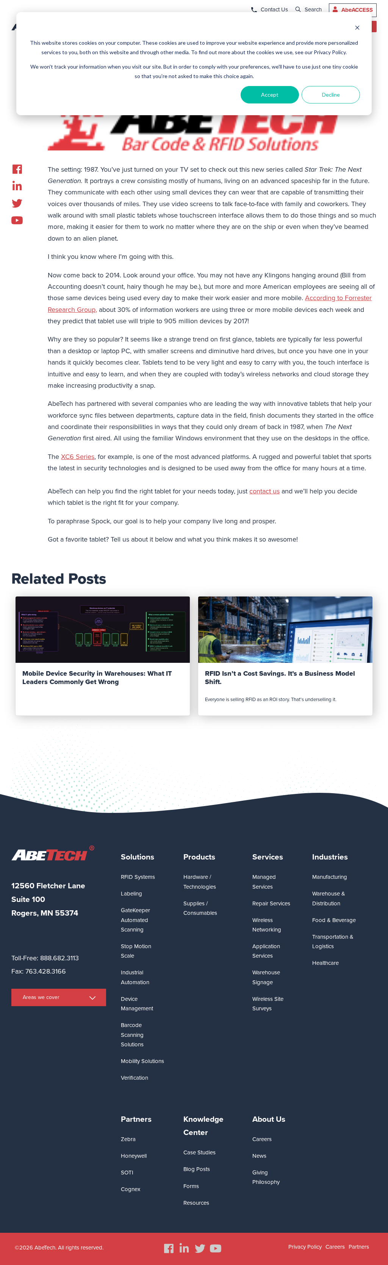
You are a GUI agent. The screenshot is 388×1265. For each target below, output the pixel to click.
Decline (331, 94)
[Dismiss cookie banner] (357, 28)
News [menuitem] (259, 1155)
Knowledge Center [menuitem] (203, 1126)
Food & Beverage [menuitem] (334, 920)
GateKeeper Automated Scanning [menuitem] (135, 920)
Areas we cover (41, 997)
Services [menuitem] (267, 857)
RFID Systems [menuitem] (138, 877)
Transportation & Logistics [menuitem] (333, 941)
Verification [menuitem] (134, 1077)
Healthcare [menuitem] (325, 963)
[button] (212, 555)
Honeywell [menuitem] (134, 1155)
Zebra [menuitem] (128, 1139)
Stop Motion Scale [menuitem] (136, 951)
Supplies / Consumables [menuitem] (200, 908)
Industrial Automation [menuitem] (135, 977)
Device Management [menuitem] (137, 1004)
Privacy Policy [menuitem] (305, 1246)
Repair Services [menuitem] (271, 903)
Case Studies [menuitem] (199, 1152)
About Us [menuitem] (268, 1119)
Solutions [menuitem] (137, 857)
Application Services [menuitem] (266, 951)
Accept (269, 94)
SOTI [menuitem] (127, 1172)
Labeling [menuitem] (131, 893)
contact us (264, 491)
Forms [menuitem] (191, 1186)
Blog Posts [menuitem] (196, 1169)
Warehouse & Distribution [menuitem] (328, 898)
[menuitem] (17, 169)
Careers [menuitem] (262, 1139)
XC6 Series (77, 456)
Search (313, 9)
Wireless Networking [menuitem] (266, 925)
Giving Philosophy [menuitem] (266, 1177)
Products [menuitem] (199, 857)
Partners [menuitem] (136, 1119)
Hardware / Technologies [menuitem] (199, 882)
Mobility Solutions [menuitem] (142, 1061)
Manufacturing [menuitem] (329, 877)
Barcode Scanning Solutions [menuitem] (132, 1035)
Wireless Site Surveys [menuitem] (267, 1004)
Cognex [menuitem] (130, 1189)
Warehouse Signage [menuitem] (266, 977)
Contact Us (274, 9)
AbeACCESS (357, 9)
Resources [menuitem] (196, 1202)
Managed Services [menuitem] (264, 882)
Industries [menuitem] (330, 857)
